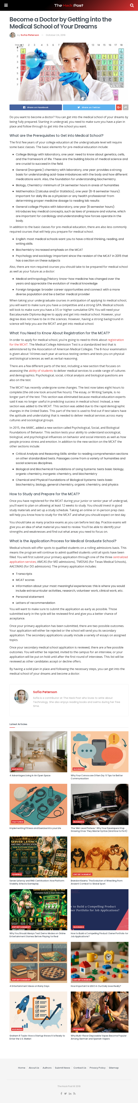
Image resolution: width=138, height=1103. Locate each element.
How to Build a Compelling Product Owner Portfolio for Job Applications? (99, 935)
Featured (17, 821)
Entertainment (82, 874)
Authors (47, 1067)
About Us (34, 1067)
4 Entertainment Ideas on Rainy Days (29, 986)
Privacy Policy (97, 1067)
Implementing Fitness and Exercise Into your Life (35, 828)
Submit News (62, 1067)
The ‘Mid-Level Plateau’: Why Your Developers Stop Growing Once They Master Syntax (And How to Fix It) (99, 830)
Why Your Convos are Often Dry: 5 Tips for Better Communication (97, 777)
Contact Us (79, 1067)
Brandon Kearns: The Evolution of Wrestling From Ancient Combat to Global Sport (97, 882)
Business (17, 769)
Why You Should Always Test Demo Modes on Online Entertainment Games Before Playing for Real (38, 935)
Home (21, 1067)
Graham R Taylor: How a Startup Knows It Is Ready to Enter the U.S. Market (37, 1037)
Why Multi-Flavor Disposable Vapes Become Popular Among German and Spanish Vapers (98, 1037)
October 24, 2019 (55, 35)
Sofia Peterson (30, 35)
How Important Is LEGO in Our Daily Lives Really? (96, 986)
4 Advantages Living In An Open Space (30, 775)
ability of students (41, 371)
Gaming (17, 874)
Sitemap (114, 1067)
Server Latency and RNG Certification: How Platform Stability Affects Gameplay (37, 882)
